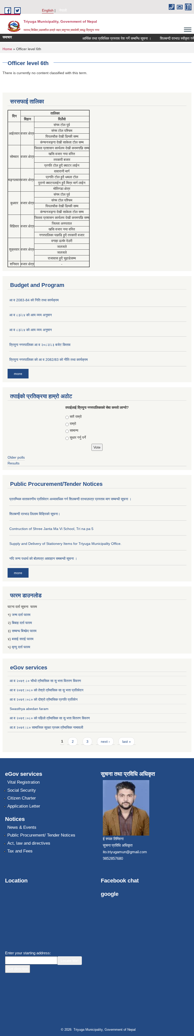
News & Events (21, 827)
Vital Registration (23, 782)
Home (7, 49)
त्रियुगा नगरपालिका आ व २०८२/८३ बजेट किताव (39, 345)
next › (105, 741)
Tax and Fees (20, 851)
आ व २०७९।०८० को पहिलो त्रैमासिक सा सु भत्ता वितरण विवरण (50, 718)
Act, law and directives (28, 843)
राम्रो (73, 424)
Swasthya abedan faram (29, 709)
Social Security (21, 790)
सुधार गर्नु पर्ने (78, 437)
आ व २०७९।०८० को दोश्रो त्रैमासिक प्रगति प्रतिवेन (44, 699)
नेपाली (63, 10)
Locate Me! (70, 961)
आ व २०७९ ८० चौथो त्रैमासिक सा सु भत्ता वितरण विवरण (45, 681)
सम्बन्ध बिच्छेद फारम (24, 631)
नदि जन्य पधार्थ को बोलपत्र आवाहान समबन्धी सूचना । (43, 558)
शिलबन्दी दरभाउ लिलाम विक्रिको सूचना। (34, 514)
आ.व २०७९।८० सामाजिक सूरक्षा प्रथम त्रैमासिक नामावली (46, 727)
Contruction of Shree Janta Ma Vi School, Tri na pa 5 (51, 529)
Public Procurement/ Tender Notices (41, 835)
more (18, 374)
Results (13, 463)
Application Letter (23, 806)
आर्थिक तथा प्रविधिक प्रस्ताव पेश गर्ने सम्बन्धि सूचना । (112, 38)
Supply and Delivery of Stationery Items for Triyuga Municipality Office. (65, 544)
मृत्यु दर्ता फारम (21, 647)
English (48, 10)
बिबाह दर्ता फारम (22, 623)
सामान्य (74, 430)
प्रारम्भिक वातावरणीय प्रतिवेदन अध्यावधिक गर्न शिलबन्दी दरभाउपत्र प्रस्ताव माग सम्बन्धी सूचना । (70, 499)
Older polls (16, 457)
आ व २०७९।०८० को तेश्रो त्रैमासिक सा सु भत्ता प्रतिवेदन (46, 690)
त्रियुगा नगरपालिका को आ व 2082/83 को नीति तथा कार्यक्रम (48, 360)
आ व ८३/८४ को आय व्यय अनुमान (30, 315)
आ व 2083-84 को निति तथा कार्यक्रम (34, 300)
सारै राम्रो (76, 417)
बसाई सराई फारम (22, 639)
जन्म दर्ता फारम (21, 615)
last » (126, 741)
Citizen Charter (21, 798)
